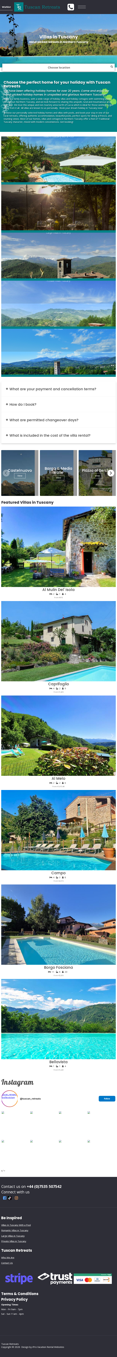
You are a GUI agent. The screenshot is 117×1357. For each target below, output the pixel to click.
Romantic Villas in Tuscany (14, 1230)
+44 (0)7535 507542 (44, 1186)
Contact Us (7, 1262)
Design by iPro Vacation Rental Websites (42, 1346)
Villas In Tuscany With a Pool (16, 1225)
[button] (113, 40)
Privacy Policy (14, 1299)
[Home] (65, 7)
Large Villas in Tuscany (13, 1235)
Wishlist (6, 6)
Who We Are (7, 1257)
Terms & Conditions (19, 1293)
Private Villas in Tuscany (13, 1241)
